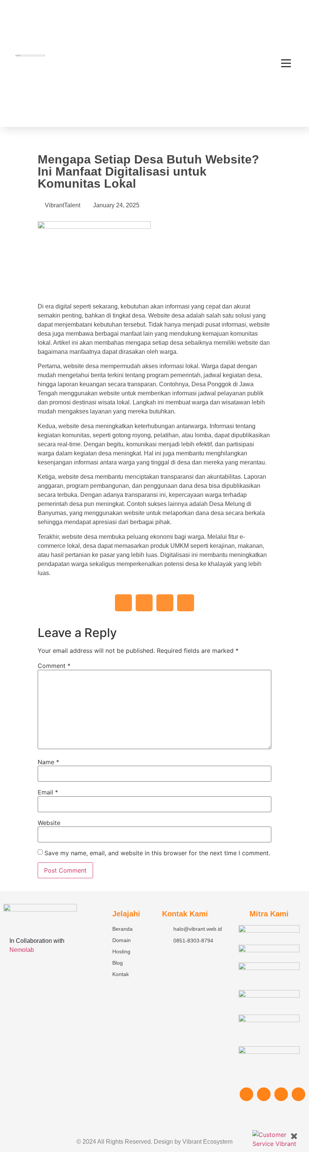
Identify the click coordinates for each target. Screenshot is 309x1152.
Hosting (121, 951)
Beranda (122, 929)
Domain (121, 940)
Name (48, 762)
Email (48, 792)
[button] (123, 602)
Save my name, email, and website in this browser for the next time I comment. (157, 853)
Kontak (120, 974)
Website (49, 823)
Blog (117, 963)
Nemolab (21, 950)
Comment (54, 666)
